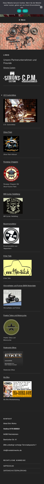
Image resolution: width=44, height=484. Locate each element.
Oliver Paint (7, 132)
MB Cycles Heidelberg (11, 194)
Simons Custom (9, 67)
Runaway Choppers (10, 162)
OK (19, 11)
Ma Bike (6, 377)
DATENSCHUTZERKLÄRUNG (14, 470)
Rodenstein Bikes (9, 347)
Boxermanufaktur (9, 223)
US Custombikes (9, 95)
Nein (25, 11)
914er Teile (7, 256)
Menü (23, 20)
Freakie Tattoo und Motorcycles (15, 315)
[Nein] (41, 7)
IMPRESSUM (8, 466)
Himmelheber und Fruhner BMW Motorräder (19, 285)
